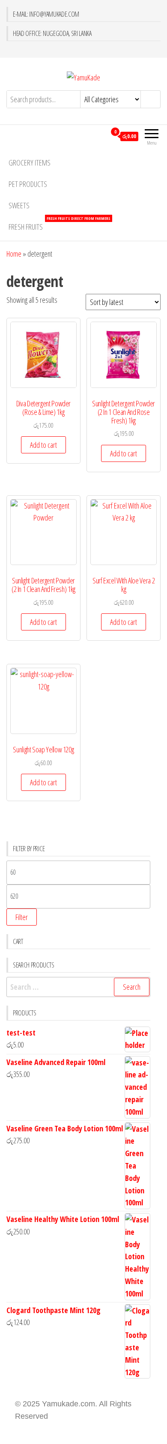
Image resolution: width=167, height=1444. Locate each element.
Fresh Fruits (59, 224)
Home (13, 254)
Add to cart (43, 445)
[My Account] (99, 136)
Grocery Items (30, 162)
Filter (21, 917)
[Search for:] (78, 987)
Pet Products (28, 184)
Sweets (19, 205)
